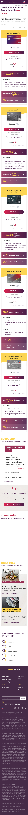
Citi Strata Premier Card (14, 110)
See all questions (8, 481)
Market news (5, 676)
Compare (12, 47)
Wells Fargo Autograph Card (14, 33)
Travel (9, 646)
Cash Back (11, 642)
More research (15, 622)
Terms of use (5, 690)
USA (5, 708)
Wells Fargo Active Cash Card (14, 271)
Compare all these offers (19, 28)
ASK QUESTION (14, 504)
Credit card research (7, 679)
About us (20, 687)
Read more (21, 468)
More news (14, 593)
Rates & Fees (14, 56)
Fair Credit (10, 660)
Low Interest (11, 655)
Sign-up (23, 698)
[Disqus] (14, 540)
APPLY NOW (14, 52)
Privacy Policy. (17, 704)
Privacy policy (5, 687)
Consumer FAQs (6, 682)
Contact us (21, 690)
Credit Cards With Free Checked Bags (13, 582)
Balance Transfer (12, 651)
